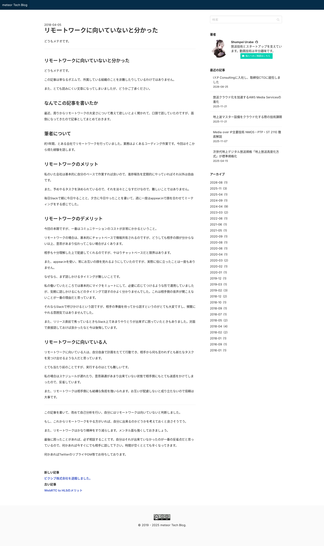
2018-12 (215, 296)
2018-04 (216, 326)
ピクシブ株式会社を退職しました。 (68, 478)
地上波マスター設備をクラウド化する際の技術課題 (247, 117)
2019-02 (216, 290)
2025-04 (216, 194)
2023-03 (216, 212)
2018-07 (216, 314)
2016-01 (215, 350)
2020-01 (216, 272)
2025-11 (215, 188)
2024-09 (216, 200)
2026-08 (216, 182)
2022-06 (216, 218)
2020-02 (216, 266)
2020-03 (216, 260)
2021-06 (216, 224)
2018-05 (216, 320)
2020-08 (216, 242)
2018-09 (216, 308)
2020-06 (216, 248)
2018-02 (216, 332)
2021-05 (216, 230)
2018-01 (215, 338)
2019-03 (216, 284)
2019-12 (215, 278)
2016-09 (216, 344)
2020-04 (216, 254)
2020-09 (216, 236)
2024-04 (216, 206)
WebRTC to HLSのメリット (63, 490)
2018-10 (215, 302)
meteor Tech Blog (14, 5)
